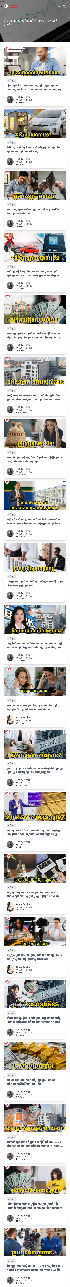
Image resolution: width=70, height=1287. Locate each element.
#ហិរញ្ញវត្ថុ (11, 80)
